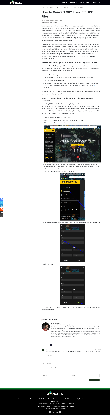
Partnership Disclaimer (79, 399)
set (94, 85)
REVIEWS (73, 2)
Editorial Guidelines (66, 399)
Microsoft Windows (51, 7)
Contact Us (89, 399)
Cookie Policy (42, 399)
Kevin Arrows (45, 20)
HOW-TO (64, 2)
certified (47, 22)
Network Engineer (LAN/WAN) (58, 324)
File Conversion (60, 7)
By (42, 20)
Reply (51, 355)
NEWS (81, 2)
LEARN (88, 2)
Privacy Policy (34, 399)
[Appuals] (16, 2)
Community (25, 399)
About (19, 399)
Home (44, 7)
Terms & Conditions (53, 399)
